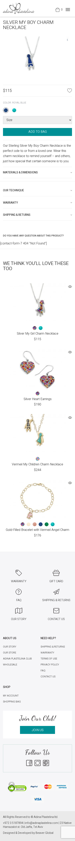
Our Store (9, 652)
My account (11, 695)
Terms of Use (49, 658)
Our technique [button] (13, 190)
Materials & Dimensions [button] (20, 172)
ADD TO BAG (37, 131)
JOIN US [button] (38, 730)
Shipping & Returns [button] (16, 215)
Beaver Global (44, 833)
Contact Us (48, 676)
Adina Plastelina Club (17, 658)
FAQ (43, 670)
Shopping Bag (12, 701)
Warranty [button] (10, 203)
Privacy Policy (50, 664)
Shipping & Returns (53, 647)
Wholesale (10, 664)
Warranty (47, 652)
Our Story (9, 647)
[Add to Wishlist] (69, 90)
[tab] (37, 172)
